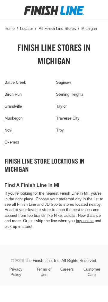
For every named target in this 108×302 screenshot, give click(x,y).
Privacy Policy (15, 272)
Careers (67, 269)
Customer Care (91, 272)
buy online (85, 221)
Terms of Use (44, 272)
